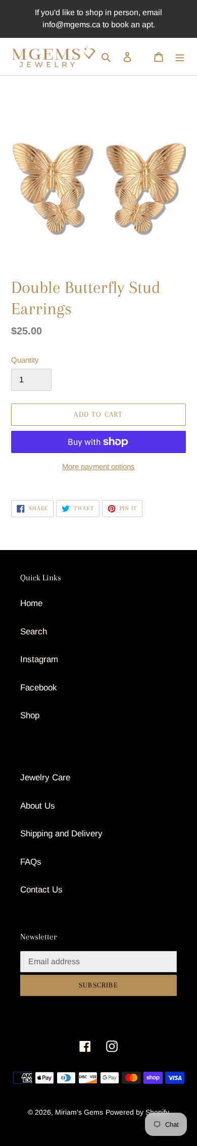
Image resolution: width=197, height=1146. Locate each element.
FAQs (30, 862)
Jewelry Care (45, 777)
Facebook (38, 687)
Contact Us (41, 889)
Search (33, 631)
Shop (29, 715)
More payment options (98, 466)
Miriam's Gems (79, 1112)
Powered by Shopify (137, 1112)
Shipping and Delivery (61, 833)
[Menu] (179, 56)
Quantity (25, 360)
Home (31, 603)
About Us (37, 806)
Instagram (39, 659)
